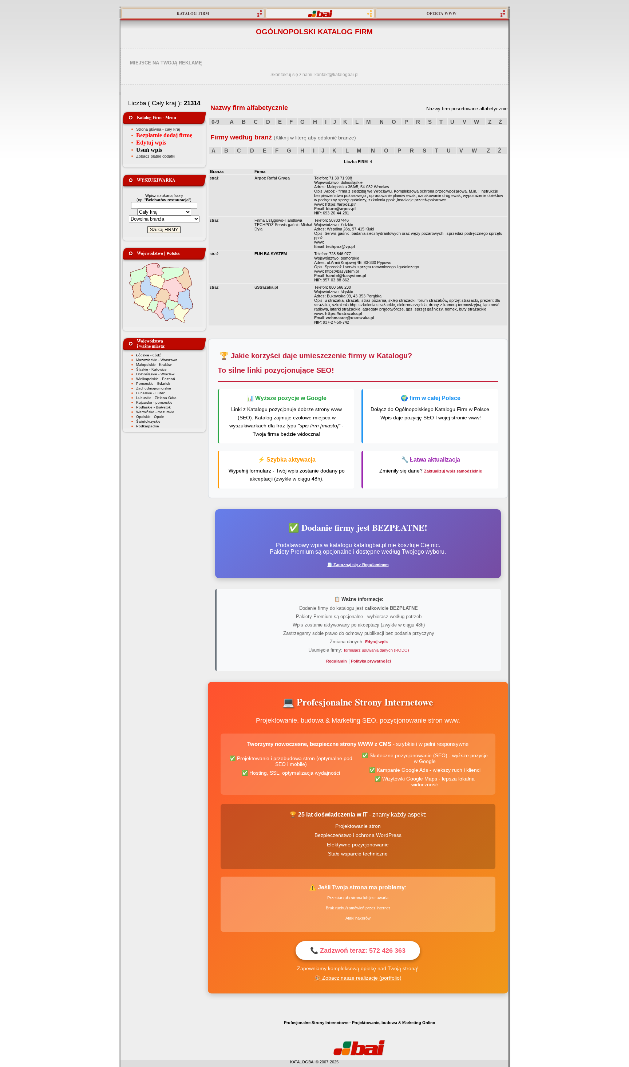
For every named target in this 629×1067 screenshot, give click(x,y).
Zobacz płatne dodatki (155, 156)
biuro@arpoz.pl (341, 208)
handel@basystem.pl (346, 275)
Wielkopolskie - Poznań (155, 379)
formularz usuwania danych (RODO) (376, 650)
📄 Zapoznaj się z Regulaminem (358, 564)
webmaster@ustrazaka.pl (350, 318)
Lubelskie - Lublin (151, 393)
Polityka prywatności (371, 661)
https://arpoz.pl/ (340, 204)
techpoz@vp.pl (340, 246)
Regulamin (336, 661)
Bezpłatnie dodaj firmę (164, 135)
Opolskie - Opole (150, 417)
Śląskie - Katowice (151, 369)
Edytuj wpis (151, 142)
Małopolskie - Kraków (153, 365)
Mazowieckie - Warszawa (157, 360)
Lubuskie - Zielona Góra (156, 398)
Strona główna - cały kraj (158, 129)
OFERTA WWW (441, 13)
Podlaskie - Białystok (153, 407)
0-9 (215, 122)
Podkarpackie (147, 426)
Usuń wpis (149, 150)
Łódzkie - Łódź (148, 355)
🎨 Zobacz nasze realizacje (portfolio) (357, 978)
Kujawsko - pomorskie (154, 402)
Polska (173, 253)
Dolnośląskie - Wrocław (155, 374)
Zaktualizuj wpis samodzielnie (453, 471)
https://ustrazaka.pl (343, 313)
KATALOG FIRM (193, 13)
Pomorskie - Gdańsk (153, 384)
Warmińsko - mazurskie (155, 412)
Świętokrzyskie (148, 421)
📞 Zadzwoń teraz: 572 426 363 (358, 950)
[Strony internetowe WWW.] (320, 13)
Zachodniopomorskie (153, 388)
